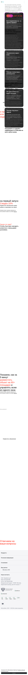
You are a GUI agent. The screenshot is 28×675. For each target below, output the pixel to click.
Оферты (15, 211)
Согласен (14, 673)
